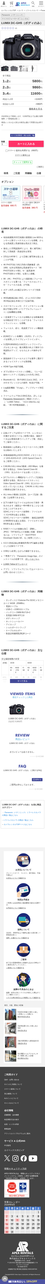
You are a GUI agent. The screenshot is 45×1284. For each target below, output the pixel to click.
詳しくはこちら (32, 559)
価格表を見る (35, 108)
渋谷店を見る (22, 1030)
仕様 (39, 173)
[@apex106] (7, 1158)
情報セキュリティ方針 (15, 1168)
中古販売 (7, 1145)
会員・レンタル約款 (11, 1124)
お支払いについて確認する (16, 878)
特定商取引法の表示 (11, 1119)
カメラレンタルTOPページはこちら (18, 824)
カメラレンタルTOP (8, 10)
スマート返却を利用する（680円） (23, 151)
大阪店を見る (22, 1043)
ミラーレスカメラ (32, 10)
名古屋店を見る (23, 1058)
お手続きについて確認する (16, 908)
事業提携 (7, 1129)
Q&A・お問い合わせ (11, 1080)
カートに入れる (26, 143)
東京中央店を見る (24, 1017)
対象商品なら (24, 1281)
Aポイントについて (11, 1098)
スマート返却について (12, 1089)
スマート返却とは (22, 155)
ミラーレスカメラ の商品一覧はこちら (18, 820)
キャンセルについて (11, 1103)
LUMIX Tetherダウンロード (15, 564)
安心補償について (10, 1094)
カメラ (20, 10)
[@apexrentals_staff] (15, 1159)
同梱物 (28, 173)
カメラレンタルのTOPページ (22, 1256)
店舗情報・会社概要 (11, 1115)
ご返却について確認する (15, 968)
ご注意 (16, 173)
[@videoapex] (24, 1159)
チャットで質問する (23, 162)
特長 (6, 173)
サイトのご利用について (13, 1084)
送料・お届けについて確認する (17, 938)
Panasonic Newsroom (13, 399)
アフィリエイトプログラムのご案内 (17, 1133)
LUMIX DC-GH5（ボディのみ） (22, 719)
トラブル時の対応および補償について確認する (23, 998)
